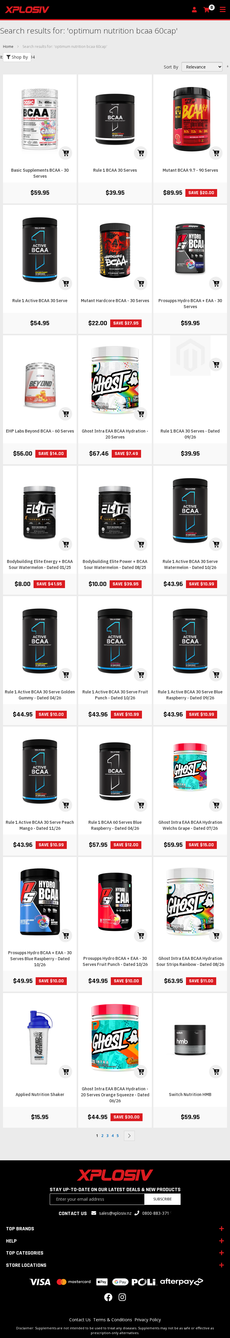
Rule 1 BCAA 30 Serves (115, 170)
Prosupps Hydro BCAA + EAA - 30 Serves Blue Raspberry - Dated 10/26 (40, 958)
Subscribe (162, 1199)
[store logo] (96, 9)
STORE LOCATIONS (26, 1265)
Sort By (171, 67)
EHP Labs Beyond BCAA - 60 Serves (40, 431)
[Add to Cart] (65, 153)
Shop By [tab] (19, 57)
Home (8, 46)
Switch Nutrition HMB (190, 1094)
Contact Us (80, 1319)
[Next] (129, 1136)
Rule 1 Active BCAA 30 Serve (39, 300)
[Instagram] (122, 1299)
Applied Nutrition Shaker (40, 1094)
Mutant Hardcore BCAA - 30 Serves (115, 300)
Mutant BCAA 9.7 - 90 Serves (190, 170)
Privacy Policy (147, 1319)
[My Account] (196, 10)
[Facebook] (108, 1299)
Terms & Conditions (112, 1319)
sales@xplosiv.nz (115, 1213)
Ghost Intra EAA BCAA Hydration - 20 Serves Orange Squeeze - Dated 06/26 (115, 1094)
